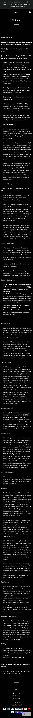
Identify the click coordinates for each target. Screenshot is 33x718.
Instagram (17, 698)
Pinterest (17, 696)
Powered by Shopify (16, 705)
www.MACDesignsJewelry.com (11, 673)
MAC (16, 12)
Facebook (17, 693)
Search (17, 689)
